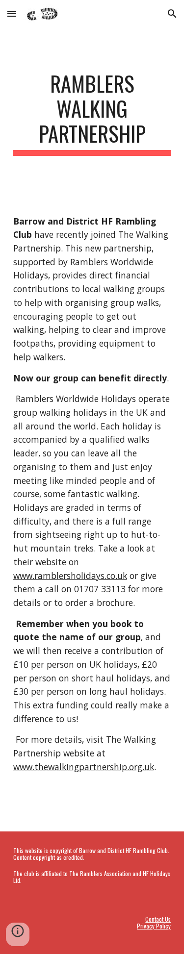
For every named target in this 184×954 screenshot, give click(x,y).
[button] (12, 13)
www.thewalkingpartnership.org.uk (83, 767)
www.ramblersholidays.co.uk (70, 575)
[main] (92, 113)
